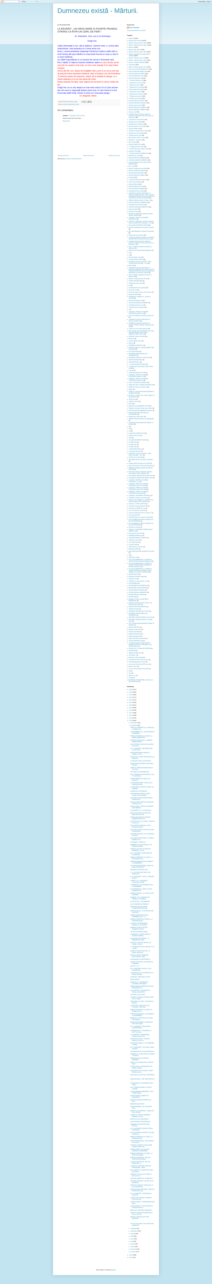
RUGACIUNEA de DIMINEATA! (138, 592)
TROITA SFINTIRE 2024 (136, 641)
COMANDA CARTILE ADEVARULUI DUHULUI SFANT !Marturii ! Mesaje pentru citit (141, 324)
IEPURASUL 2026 (134, 155)
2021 (130, 702)
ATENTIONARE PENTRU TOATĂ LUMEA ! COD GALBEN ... (140, 794)
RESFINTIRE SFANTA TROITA (138, 588)
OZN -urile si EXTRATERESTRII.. (138, 69)
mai (132, 1241)
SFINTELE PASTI (134, 609)
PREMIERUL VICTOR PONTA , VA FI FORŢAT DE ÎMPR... (141, 845)
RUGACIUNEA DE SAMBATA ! (138, 107)
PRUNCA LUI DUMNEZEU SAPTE (139, 406)
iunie (132, 1239)
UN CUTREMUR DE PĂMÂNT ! (139, 904)
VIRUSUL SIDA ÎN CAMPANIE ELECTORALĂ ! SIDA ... (139, 955)
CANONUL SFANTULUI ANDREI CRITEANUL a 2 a (138, 480)
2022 (130, 700)
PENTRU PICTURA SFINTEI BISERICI (140, 250)
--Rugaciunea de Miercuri (136, 94)
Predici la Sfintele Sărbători (137, 62)
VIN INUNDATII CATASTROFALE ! (140, 959)
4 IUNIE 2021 (133, 444)
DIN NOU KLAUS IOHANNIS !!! (139, 1119)
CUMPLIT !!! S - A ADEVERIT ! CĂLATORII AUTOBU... (139, 881)
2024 (130, 438)
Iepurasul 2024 (133, 209)
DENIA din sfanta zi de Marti (137, 336)
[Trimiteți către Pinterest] (91, 102)
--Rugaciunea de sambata (136, 87)
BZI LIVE (131, 265)
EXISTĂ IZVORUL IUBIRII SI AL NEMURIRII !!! (139, 1096)
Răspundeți (66, 121)
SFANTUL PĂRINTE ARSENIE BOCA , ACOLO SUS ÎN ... (141, 1213)
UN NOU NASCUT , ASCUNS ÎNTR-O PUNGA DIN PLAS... (141, 1206)
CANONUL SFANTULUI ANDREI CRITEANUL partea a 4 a (138, 375)
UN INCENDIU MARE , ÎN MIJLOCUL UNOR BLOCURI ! (141, 783)
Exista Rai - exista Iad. (135, 140)
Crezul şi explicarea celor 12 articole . (140, 513)
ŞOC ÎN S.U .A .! (135, 966)
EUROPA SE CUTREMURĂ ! (138, 791)
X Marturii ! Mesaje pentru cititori (138, 131)
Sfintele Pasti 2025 (134, 627)
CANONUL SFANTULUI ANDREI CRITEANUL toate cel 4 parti (138, 484)
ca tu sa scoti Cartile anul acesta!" (139, 668)
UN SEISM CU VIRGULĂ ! (138, 842)
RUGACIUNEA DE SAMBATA (137, 158)
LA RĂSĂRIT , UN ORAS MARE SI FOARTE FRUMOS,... (140, 935)
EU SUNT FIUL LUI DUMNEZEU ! (140, 901)
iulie (132, 1236)
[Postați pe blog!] (84, 102)
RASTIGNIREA (133, 583)
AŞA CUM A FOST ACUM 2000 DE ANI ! (140, 465)
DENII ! (131, 389)
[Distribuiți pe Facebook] (89, 102)
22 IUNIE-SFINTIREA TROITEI (138, 440)
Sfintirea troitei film (134, 632)
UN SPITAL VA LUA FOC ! (138, 994)
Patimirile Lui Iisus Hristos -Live (138, 581)
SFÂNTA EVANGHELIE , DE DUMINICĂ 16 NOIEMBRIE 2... (142, 1014)
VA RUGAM (132, 650)
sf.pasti (131, 677)
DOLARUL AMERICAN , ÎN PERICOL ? (142, 1178)
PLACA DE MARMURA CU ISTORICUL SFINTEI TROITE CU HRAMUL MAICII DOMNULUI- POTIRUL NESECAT (140, 570)
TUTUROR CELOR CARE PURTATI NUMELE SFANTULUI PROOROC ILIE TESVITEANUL (140, 644)
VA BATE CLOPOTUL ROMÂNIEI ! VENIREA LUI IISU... (140, 1115)
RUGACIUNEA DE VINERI (136, 73)
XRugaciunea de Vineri (136, 283)
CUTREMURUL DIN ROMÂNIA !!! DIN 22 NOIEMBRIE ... (141, 885)
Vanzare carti (132, 112)
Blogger (113, 1270)
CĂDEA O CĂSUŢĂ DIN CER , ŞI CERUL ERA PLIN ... (140, 951)
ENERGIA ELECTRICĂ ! (137, 1104)
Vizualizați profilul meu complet (136, 30)
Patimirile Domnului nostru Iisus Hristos (140, 408)
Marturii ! (131, 47)
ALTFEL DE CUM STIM (135, 457)
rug (130, 431)
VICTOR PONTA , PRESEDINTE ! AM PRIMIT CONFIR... (141, 1067)
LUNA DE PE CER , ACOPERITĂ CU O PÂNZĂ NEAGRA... (141, 973)
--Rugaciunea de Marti (135, 98)
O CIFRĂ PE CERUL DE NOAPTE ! (140, 761)
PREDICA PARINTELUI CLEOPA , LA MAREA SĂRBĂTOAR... (141, 736)
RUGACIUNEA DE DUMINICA (138, 103)
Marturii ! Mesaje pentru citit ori (138, 67)
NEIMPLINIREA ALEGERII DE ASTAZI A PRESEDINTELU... (142, 987)
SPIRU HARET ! (135, 979)
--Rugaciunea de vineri (135, 83)
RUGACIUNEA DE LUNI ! (136, 76)
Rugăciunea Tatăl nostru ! (136, 416)
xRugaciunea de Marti (135, 122)
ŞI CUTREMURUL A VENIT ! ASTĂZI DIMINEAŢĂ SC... (141, 889)
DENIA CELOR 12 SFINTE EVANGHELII (141, 385)
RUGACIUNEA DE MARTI (136, 89)
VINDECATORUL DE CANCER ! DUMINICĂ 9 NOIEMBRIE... (140, 1150)
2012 (130, 1257)
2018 (130, 710)
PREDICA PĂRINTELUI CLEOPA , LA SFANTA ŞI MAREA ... (141, 1154)
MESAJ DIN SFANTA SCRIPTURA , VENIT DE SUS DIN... (140, 813)
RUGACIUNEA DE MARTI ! (137, 101)
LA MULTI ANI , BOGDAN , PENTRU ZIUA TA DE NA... (141, 1198)
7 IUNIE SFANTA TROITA (136, 259)
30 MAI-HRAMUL (134, 128)
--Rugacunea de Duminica (137, 119)
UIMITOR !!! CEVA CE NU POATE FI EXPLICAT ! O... (140, 1175)
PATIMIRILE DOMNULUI (136, 345)
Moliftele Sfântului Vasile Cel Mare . (139, 200)
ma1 (130, 673)
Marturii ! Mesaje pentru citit (137, 58)
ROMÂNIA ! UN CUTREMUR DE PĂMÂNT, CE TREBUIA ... (140, 898)
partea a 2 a (132, 675)
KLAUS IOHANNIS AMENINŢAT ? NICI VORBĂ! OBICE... (141, 1092)
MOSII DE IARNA (134, 294)
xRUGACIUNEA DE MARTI (137, 170)
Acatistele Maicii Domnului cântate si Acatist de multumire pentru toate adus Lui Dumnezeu (141, 115)
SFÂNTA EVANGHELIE (135, 360)
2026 (130, 689)
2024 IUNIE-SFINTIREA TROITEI (138, 225)
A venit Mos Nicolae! (135, 451)
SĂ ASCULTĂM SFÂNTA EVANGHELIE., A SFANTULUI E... (142, 802)
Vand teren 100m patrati (136, 657)
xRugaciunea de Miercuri (136, 124)
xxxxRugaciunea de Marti (136, 191)
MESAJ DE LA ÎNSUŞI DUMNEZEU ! (141, 1210)
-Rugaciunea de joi (134, 435)
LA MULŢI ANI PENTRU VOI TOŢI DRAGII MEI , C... (140, 1162)
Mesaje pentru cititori (73, 104)
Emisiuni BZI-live (134, 184)
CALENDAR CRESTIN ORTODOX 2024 (141, 475)
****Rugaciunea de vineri (136, 146)
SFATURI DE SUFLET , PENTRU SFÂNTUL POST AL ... (140, 1039)
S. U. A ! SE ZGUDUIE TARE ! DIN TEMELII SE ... (140, 873)
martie (133, 1246)
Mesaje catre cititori (134, 49)
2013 (130, 1255)
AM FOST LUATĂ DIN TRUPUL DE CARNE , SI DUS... (140, 943)
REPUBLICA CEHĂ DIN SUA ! (139, 869)
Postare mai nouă (63, 155)
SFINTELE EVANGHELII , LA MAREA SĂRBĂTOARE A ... (141, 741)
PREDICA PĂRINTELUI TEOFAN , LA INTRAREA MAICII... (141, 919)
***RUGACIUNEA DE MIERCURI (138, 153)
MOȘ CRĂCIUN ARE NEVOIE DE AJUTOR (141, 551)
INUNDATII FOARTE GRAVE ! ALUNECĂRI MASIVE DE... (139, 907)
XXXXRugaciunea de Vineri (137, 662)
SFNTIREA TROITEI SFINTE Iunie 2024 (140, 617)
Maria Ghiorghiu (134, 27)
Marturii (65, 104)
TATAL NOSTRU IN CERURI (137, 638)
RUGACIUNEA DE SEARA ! (137, 590)
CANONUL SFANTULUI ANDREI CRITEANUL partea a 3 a (138, 312)
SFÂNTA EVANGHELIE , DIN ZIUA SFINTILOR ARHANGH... (140, 1158)
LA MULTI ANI (133, 544)
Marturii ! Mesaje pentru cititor (137, 52)
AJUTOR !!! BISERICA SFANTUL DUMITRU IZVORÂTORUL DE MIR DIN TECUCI (141, 238)
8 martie (131, 370)
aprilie (133, 1244)
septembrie (134, 1231)
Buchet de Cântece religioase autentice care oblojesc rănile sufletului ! (140, 472)
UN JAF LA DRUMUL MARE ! (139, 931)
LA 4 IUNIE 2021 (134, 542)
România (131, 177)
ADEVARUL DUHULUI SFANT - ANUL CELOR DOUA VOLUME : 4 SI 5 (140, 262)
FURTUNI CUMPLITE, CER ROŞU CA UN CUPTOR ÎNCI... (141, 1185)
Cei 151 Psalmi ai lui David (137, 510)
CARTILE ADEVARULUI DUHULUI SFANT (141, 227)
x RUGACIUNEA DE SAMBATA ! (138, 160)
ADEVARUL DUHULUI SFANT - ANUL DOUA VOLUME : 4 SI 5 (140, 454)
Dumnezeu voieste (134, 527)
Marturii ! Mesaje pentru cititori (138, 43)
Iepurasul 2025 (133, 151)
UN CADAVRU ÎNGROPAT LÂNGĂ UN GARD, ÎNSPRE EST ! (141, 866)
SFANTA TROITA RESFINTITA (137, 606)
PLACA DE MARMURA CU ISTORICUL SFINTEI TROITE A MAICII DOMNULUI (140, 560)
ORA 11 (131, 343)
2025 (130, 692)
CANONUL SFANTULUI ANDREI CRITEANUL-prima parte (138, 492)
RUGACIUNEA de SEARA (136, 594)
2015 (130, 718)
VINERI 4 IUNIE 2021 (135, 653)
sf (129, 253)
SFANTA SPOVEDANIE (135, 281)
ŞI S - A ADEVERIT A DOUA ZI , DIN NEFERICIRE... (140, 969)
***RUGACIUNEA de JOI (136, 80)
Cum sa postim (133, 515)
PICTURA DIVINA (134, 351)
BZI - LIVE (132, 166)
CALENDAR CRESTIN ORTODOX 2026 (141, 478)
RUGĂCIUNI (132, 597)
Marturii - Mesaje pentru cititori (138, 60)
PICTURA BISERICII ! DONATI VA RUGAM (141, 231)
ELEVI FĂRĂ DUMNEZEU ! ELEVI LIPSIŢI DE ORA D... (140, 826)
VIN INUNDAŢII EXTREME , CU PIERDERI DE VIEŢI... (139, 939)
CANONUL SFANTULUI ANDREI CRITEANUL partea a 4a (138, 379)
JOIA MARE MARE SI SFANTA (138, 538)
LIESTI (131, 403)
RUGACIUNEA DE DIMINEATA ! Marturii (140, 410)
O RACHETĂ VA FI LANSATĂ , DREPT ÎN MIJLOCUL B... (141, 1071)
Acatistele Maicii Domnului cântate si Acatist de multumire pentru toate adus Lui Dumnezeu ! (141, 243)
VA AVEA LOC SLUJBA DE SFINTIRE (140, 648)
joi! (129, 671)
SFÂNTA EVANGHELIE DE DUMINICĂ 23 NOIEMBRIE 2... (141, 862)
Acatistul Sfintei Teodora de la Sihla (139, 463)
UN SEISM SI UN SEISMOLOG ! (139, 772)
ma (130, 285)
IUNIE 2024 (132, 399)
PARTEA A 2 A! (133, 557)
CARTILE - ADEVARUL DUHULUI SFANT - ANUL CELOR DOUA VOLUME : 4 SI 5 (141, 222)
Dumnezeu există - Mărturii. (97, 10)
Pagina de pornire (88, 155)
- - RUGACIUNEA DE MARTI (137, 364)
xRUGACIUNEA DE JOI (136, 300)
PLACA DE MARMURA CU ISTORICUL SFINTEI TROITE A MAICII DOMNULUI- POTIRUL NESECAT (140, 565)
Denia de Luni (133, 290)
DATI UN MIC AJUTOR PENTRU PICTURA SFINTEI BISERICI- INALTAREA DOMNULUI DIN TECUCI (141, 332)
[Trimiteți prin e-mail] (82, 102)
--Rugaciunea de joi (135, 85)
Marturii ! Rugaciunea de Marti (138, 168)
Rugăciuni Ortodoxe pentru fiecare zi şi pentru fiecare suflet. (140, 603)
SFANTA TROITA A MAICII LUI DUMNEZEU (141, 419)
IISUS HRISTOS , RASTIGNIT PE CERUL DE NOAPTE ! (140, 991)
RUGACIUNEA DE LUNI (136, 186)
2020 (130, 705)
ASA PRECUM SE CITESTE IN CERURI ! (141, 459)
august (133, 1233)
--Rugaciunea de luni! (135, 91)
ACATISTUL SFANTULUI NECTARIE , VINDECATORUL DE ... (141, 1145)
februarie (133, 1249)
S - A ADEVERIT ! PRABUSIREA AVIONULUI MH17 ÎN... (139, 1035)
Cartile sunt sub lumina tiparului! (138, 328)
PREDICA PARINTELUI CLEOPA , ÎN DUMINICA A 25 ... (141, 1010)
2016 (130, 715)
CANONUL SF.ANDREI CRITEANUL (139, 495)
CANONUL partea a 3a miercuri (138, 497)
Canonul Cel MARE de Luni (137, 508)
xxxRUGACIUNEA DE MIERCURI (139, 207)
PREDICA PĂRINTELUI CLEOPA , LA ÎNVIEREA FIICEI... (141, 1137)
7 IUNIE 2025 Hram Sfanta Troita (138, 149)
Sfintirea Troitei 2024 (135, 629)
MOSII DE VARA (133, 549)
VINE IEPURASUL (134, 362)
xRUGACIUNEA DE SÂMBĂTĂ (138, 202)
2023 (130, 697)
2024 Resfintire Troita (135, 257)
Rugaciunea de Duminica (136, 235)
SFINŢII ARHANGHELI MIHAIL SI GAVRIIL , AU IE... (140, 753)
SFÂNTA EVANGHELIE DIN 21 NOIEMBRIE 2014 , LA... (139, 915)
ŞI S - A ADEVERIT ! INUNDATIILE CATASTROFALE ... (140, 1027)
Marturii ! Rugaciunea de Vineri (138, 278)
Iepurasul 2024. (133, 211)
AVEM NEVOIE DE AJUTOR (137, 372)
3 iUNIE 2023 (133, 442)
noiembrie (134, 725)
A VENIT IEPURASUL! (135, 449)
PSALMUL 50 (133, 579)
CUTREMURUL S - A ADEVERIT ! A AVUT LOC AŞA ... (140, 1031)
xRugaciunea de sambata (136, 133)
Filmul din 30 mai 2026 (135, 533)
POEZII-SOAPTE (134, 574)
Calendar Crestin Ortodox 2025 (138, 506)
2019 (130, 707)
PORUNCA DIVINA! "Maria (137, 576)
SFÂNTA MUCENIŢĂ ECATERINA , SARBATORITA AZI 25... (140, 818)
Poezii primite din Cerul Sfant (137, 126)
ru (129, 429)
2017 (130, 713)
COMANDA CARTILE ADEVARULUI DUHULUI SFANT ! (139, 320)
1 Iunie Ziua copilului (135, 182)
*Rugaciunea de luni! (135, 135)
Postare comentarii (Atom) (74, 159)
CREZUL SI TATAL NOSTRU (137, 504)
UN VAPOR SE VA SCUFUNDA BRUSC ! (142, 1051)
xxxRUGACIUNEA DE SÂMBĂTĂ (138, 303)
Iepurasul (131, 338)
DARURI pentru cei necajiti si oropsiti (140, 517)
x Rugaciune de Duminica (136, 204)
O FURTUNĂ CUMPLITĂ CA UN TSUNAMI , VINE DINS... (140, 1006)
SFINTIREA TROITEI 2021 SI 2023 (139, 611)
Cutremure (132, 64)
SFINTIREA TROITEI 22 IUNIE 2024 (139, 357)
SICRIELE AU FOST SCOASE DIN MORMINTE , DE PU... (140, 849)
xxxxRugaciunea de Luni (136, 305)
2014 (130, 720)
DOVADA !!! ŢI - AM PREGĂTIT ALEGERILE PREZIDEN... (139, 982)
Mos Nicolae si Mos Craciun (137, 137)
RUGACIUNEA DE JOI (135, 78)
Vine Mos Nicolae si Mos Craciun (139, 659)
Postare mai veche (114, 155)
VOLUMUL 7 (132, 655)
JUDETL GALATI (134, 401)
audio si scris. (133, 666)
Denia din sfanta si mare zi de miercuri (140, 292)
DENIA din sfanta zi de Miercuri (138, 387)
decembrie (134, 723)
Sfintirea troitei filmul (135, 634)
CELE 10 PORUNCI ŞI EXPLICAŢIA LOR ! (141, 315)
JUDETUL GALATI (134, 540)
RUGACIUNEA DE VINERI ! (137, 175)
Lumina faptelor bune (135, 341)
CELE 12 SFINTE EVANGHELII (138, 382)
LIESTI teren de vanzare (136, 547)
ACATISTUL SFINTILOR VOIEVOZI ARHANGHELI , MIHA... (140, 1166)
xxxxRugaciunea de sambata (137, 288)
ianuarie (133, 1252)
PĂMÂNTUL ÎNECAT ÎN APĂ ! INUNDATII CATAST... (139, 928)
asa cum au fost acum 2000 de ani (139, 664)
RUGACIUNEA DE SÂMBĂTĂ (137, 109)
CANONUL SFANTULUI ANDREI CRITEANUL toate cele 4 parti (138, 488)
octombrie (134, 1228)
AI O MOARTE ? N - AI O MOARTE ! (140, 810)
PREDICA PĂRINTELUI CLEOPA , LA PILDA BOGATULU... (141, 858)
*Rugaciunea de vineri (135, 105)
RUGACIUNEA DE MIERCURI (138, 71)
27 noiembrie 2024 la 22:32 (76, 115)
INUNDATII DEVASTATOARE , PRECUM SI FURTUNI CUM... (142, 1190)
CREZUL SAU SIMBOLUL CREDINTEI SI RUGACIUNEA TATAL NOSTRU (141, 500)
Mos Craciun (132, 142)
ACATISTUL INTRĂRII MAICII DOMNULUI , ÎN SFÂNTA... (139, 924)
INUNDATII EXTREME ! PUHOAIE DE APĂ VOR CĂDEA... (141, 1023)
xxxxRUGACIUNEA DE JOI (137, 433)
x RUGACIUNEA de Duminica (137, 179)
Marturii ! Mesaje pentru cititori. (138, 45)
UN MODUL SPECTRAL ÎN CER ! (140, 977)
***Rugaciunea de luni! (135, 96)
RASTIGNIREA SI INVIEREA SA (138, 585)
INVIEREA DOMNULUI (135, 535)
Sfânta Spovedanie (134, 636)
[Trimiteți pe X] (86, 102)
